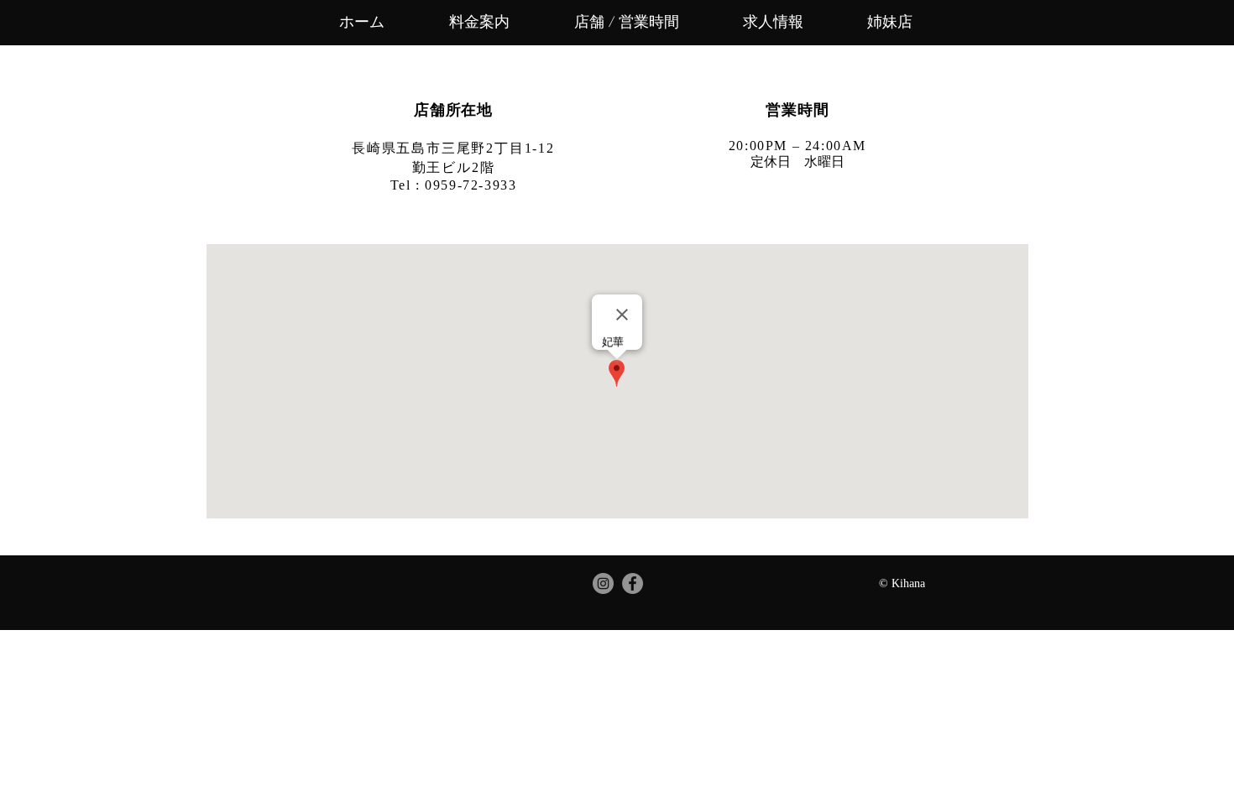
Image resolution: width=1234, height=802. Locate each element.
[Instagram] (603, 583)
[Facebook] (632, 583)
